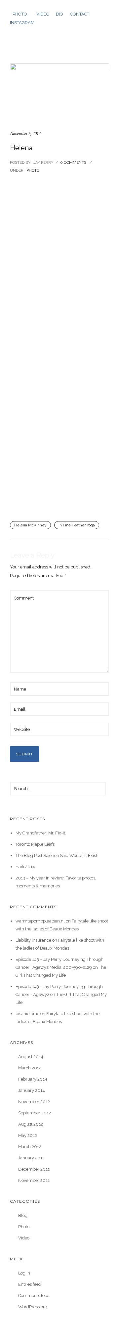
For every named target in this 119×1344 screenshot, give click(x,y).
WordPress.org (32, 1306)
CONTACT (79, 14)
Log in (24, 1273)
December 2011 (34, 1169)
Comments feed (34, 1295)
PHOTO (20, 14)
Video (23, 1237)
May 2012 (27, 1135)
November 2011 (34, 1180)
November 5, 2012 (25, 133)
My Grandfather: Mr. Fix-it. (41, 832)
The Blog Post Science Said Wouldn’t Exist (56, 855)
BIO (59, 14)
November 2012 (34, 1101)
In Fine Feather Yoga (77, 525)
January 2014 (31, 1090)
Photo (32, 170)
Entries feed (29, 1284)
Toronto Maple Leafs (35, 844)
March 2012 (29, 1146)
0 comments (73, 162)
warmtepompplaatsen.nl (40, 920)
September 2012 (34, 1112)
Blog (22, 1215)
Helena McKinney (30, 525)
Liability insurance (33, 940)
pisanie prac (27, 1013)
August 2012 (30, 1124)
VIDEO (43, 14)
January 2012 (31, 1157)
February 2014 (32, 1079)
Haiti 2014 (25, 866)
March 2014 (30, 1067)
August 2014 (30, 1056)
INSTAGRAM (22, 22)
